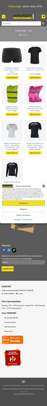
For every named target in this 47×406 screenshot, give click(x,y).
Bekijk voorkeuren (24, 215)
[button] (44, 186)
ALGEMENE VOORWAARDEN (11, 385)
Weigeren (23, 209)
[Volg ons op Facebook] (4, 250)
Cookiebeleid (17, 219)
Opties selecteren (12, 77)
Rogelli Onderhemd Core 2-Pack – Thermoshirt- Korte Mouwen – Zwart (35, 145)
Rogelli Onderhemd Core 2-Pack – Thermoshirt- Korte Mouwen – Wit (12, 145)
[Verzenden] (43, 23)
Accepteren (23, 203)
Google (41, 389)
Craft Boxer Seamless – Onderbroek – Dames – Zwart (12, 70)
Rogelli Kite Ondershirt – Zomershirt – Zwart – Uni (35, 69)
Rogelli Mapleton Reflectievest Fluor (12, 107)
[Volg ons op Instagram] (9, 250)
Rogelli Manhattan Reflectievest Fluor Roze (35, 107)
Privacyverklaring (27, 219)
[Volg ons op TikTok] (14, 250)
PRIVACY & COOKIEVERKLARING (34, 385)
